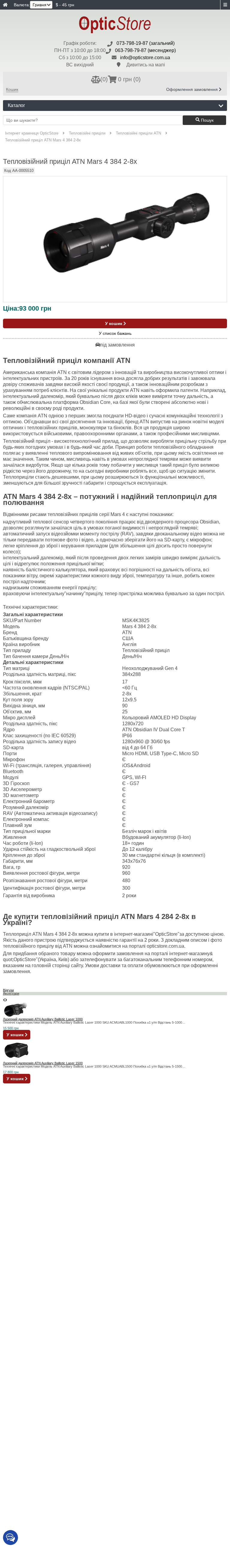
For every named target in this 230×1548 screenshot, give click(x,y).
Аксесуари (11, 993)
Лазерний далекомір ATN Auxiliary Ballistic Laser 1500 (43, 1063)
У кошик (114, 323)
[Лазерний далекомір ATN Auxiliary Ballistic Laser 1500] (16, 1060)
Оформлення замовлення (192, 89)
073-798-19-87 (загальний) (145, 43)
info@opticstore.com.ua (145, 57)
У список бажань (115, 333)
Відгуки (8, 990)
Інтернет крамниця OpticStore (31, 133)
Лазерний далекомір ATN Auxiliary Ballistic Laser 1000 (43, 1019)
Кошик (12, 89)
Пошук (207, 120)
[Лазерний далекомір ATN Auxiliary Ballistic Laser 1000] (16, 1016)
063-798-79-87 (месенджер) (145, 50)
